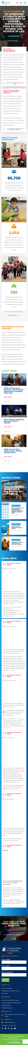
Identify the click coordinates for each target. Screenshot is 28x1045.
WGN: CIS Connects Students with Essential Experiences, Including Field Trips (13, 390)
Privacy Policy (7, 1036)
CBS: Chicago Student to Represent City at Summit (14, 421)
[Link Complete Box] (14, 490)
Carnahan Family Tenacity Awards (10, 1000)
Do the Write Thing (14, 900)
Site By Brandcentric (14, 1042)
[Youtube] (15, 1028)
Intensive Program (6, 1005)
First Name (6, 959)
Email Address (7, 972)
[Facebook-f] (2, 1028)
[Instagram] (8, 1028)
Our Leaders (5, 993)
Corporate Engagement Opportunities (11, 1003)
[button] (21, 3)
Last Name (5, 965)
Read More (8, 397)
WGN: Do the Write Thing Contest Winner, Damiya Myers (13, 451)
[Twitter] (5, 1028)
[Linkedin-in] (11, 1028)
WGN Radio (9, 782)
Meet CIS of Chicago (7, 988)
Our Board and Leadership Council (10, 991)
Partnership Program (7, 1008)
